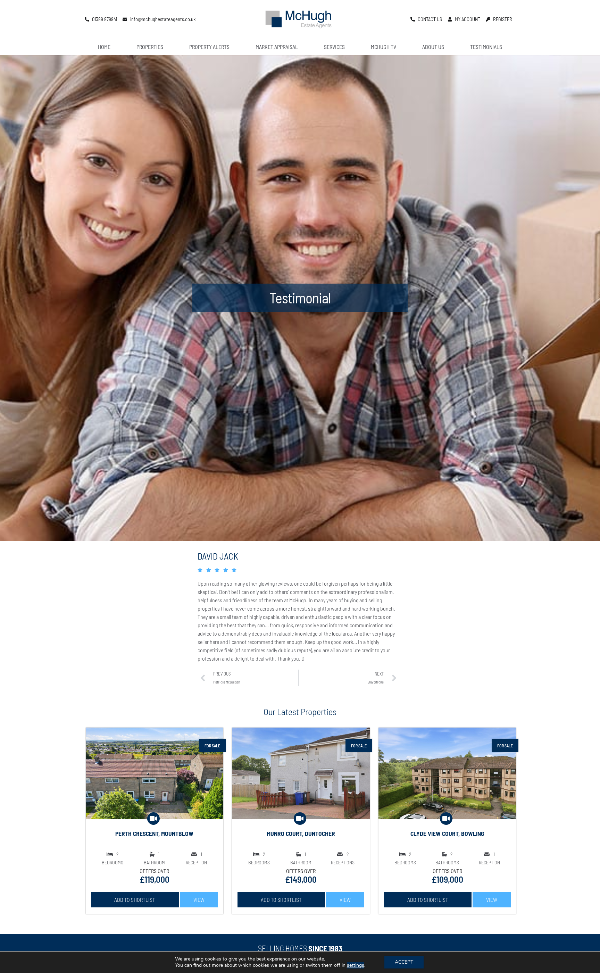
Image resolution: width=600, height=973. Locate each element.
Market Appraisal (277, 46)
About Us (433, 46)
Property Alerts (209, 46)
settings (355, 965)
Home (104, 46)
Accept (404, 962)
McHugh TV (383, 46)
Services (334, 46)
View (199, 899)
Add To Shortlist (134, 899)
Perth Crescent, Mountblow (154, 833)
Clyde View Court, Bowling (447, 833)
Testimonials (486, 46)
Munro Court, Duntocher (301, 833)
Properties (149, 46)
